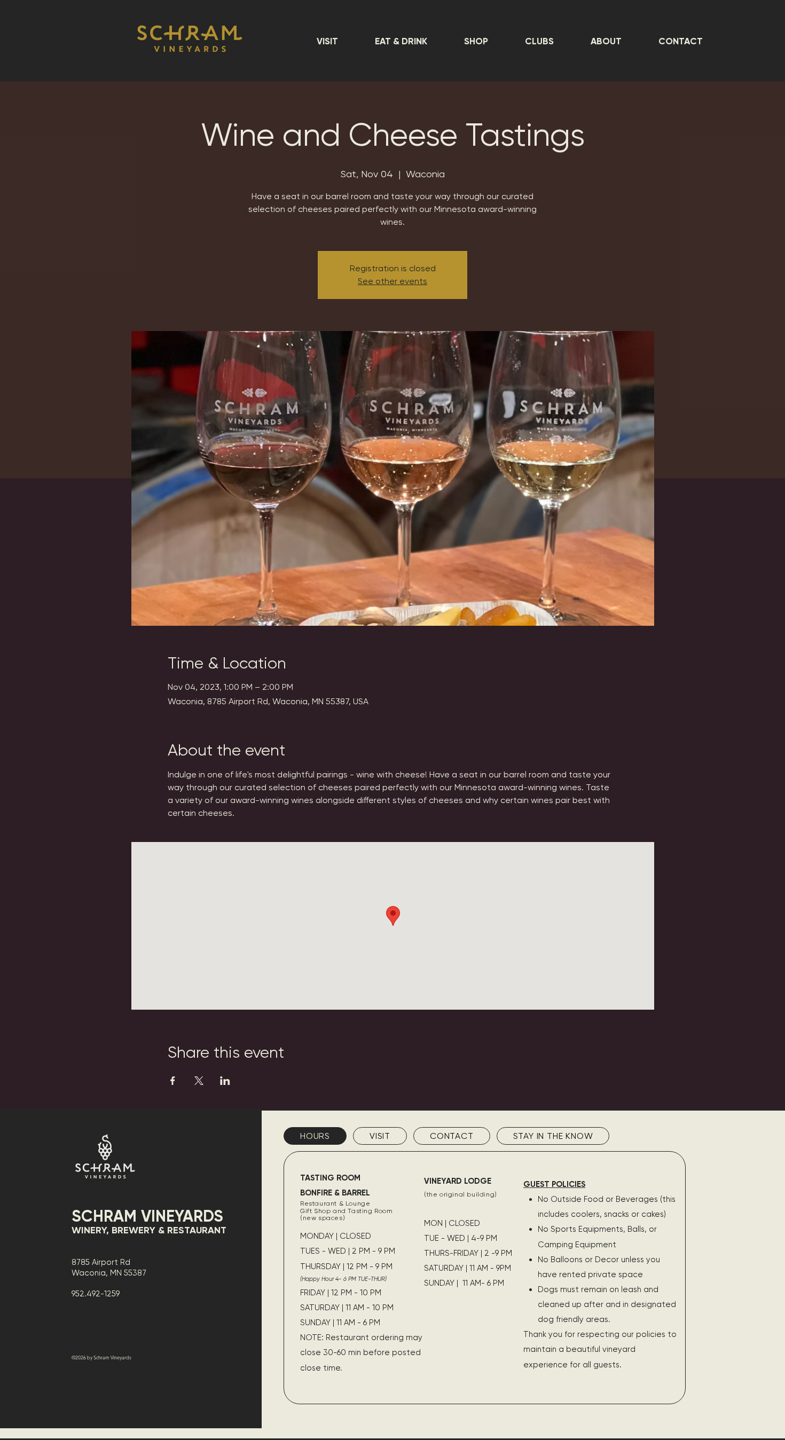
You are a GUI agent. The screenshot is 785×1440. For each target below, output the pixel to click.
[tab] (315, 1136)
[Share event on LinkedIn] (225, 1080)
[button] (327, 41)
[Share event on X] (199, 1080)
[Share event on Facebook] (173, 1080)
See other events (392, 281)
